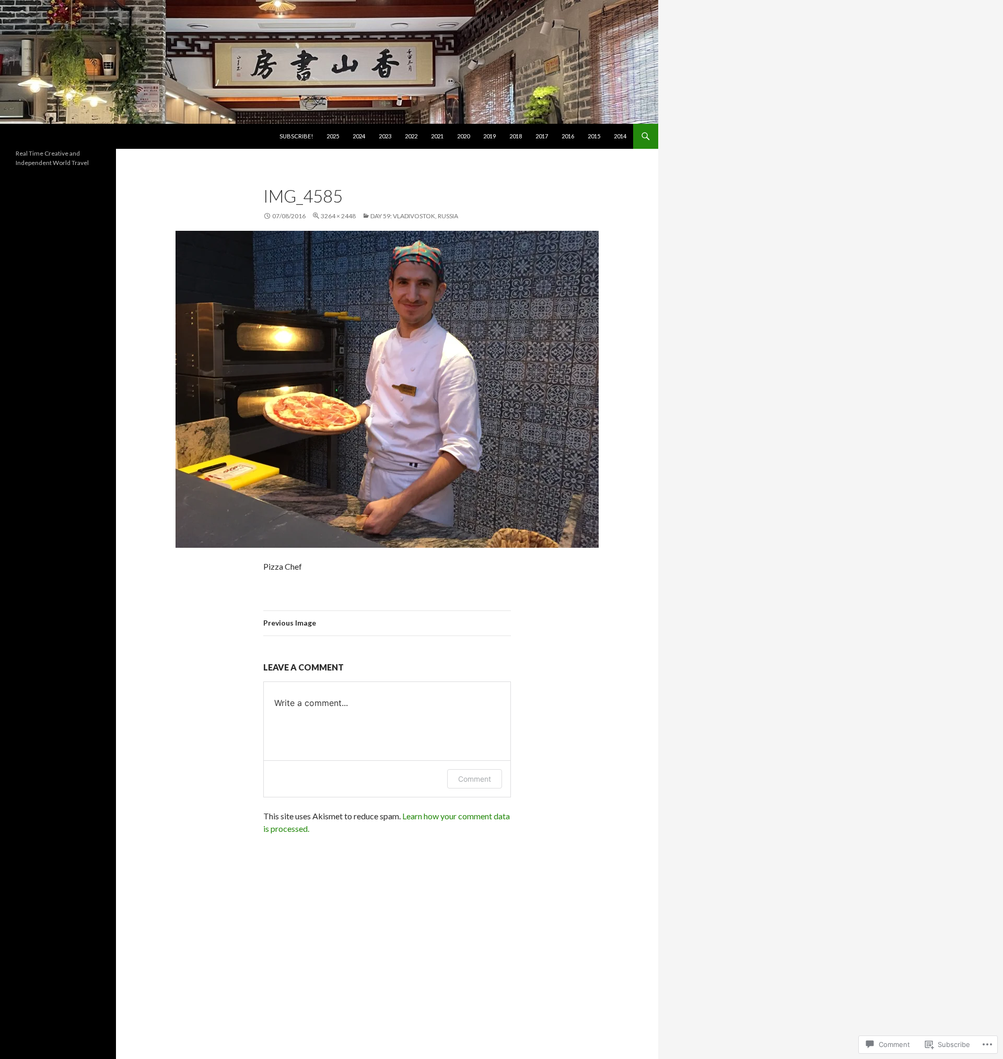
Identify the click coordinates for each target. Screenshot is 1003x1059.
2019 (489, 136)
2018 (515, 136)
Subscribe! (296, 136)
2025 (332, 136)
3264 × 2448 (338, 216)
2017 (541, 136)
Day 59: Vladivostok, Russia (414, 216)
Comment (474, 778)
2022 (411, 136)
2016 (568, 136)
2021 (437, 136)
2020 (463, 136)
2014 (620, 136)
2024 (359, 136)
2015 (594, 136)
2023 (385, 136)
